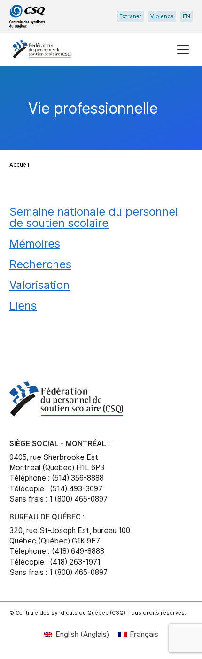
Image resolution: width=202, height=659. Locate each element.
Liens (23, 305)
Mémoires (34, 243)
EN (186, 16)
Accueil (19, 165)
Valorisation (39, 284)
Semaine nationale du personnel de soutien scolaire (93, 217)
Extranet (130, 16)
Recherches (40, 264)
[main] (101, 214)
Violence (162, 16)
